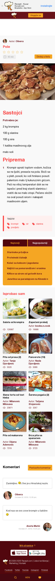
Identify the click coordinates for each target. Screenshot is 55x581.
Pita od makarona (15, 431)
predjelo (15, 227)
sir (27, 224)
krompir (14, 224)
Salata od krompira (15, 315)
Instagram (35, 570)
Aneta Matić (33, 526)
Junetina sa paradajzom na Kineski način (27, 279)
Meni (27, 577)
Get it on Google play (37, 553)
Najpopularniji (40, 243)
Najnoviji (15, 243)
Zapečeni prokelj (40, 315)
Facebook (8, 570)
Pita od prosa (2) (15, 351)
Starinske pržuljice (17, 252)
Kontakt (22, 563)
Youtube (25, 570)
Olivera (20, 41)
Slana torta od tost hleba (15, 390)
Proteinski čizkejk (17, 257)
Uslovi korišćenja (41, 561)
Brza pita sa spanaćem (40, 431)
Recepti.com (5, 561)
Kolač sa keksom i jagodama (22, 263)
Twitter (17, 570)
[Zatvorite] (2, 6)
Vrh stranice (26, 545)
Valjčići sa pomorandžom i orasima (26, 268)
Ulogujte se (35, 15)
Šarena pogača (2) (40, 390)
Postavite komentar (40, 467)
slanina (39, 224)
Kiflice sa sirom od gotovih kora (24, 273)
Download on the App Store (19, 553)
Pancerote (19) (40, 351)
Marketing (13, 563)
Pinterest (44, 570)
